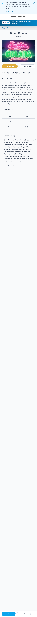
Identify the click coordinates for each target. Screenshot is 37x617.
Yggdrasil (5, 28)
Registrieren (9, 614)
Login (23, 614)
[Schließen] (34, 3)
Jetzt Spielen (27, 66)
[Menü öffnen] (34, 614)
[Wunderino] (18, 17)
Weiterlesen (9, 11)
